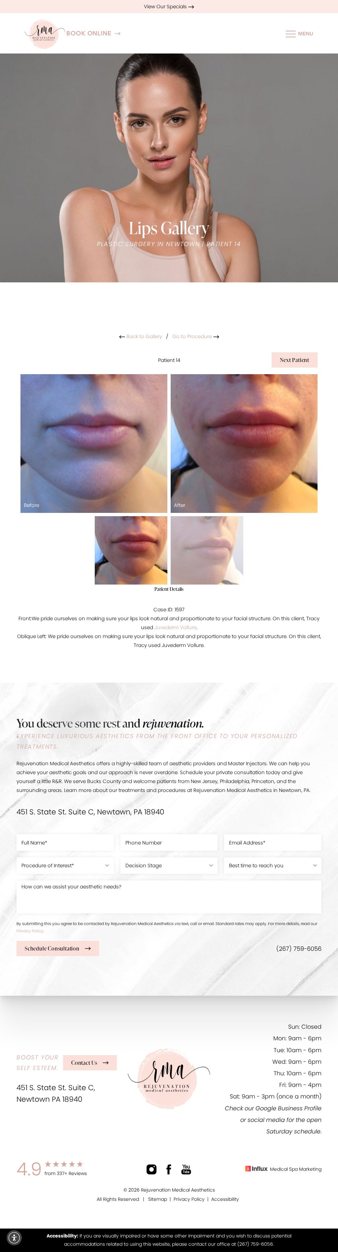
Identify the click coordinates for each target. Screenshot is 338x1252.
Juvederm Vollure (175, 627)
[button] (14, 1237)
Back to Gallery (143, 336)
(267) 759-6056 (298, 949)
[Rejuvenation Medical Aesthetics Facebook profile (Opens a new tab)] (168, 1169)
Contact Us (84, 1062)
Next (294, 360)
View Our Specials (166, 6)
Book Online (89, 33)
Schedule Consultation (52, 948)
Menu (305, 33)
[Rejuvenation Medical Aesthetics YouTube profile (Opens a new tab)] (186, 1169)
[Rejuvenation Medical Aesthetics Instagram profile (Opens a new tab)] (151, 1169)
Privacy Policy (30, 931)
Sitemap (157, 1199)
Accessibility (225, 1199)
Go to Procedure (192, 336)
